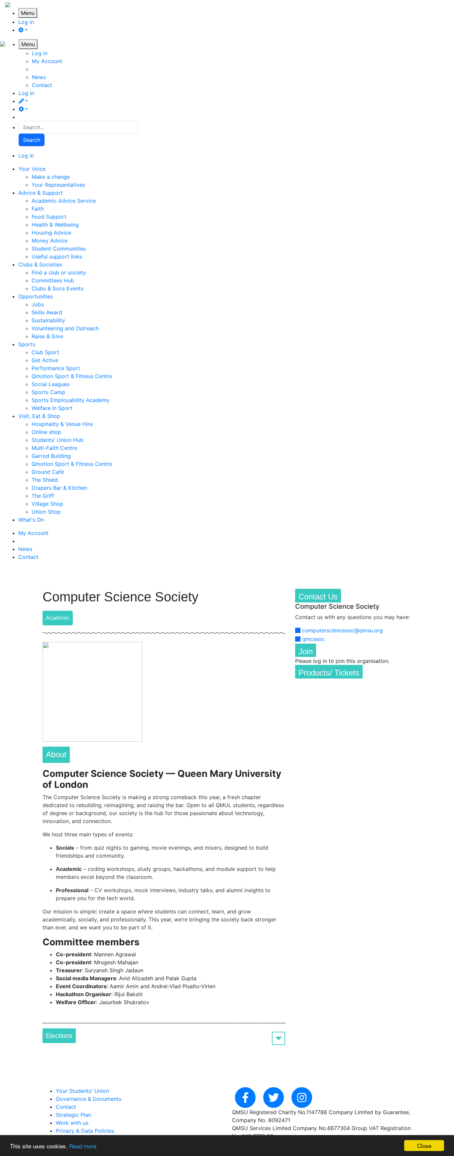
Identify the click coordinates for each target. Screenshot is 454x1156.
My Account (47, 61)
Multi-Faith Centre (54, 448)
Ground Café (48, 472)
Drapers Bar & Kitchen (59, 487)
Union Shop (46, 511)
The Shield (45, 479)
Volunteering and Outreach (65, 328)
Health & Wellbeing (55, 224)
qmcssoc (313, 639)
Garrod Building (51, 456)
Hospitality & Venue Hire (62, 424)
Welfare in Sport (52, 408)
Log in (26, 22)
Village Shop (47, 503)
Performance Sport (56, 368)
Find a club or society (59, 272)
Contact (42, 85)
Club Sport (45, 352)
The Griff (43, 495)
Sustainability (48, 320)
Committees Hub (53, 280)
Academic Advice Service (64, 200)
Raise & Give (47, 336)
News (39, 77)
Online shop (46, 432)
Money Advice (49, 240)
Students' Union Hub (57, 440)
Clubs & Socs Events (57, 288)
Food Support (49, 216)
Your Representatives (58, 184)
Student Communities (59, 248)
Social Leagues (50, 384)
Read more (82, 1146)
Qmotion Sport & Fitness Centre (72, 376)
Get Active (45, 360)
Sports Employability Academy (71, 400)
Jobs (38, 304)
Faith (38, 208)
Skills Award (47, 312)
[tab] (164, 1035)
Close (424, 1145)
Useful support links (57, 256)
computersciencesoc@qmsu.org (342, 630)
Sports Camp (48, 392)
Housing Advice (51, 232)
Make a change (51, 176)
